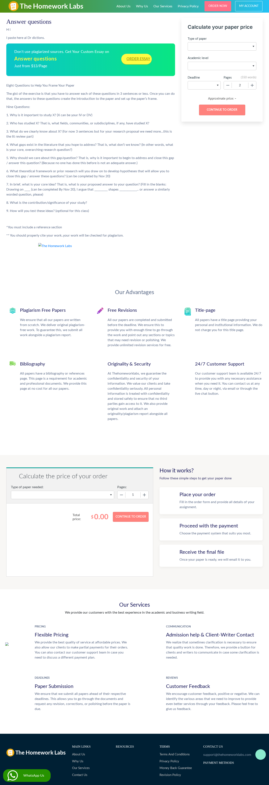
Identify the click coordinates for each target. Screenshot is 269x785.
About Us (123, 6)
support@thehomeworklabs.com (227, 754)
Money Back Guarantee (176, 768)
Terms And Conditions (175, 754)
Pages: (122, 487)
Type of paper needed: (27, 487)
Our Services (162, 6)
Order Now (217, 6)
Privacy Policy (188, 6)
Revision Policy (170, 775)
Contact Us (79, 775)
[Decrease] (228, 85)
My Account (248, 6)
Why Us (142, 6)
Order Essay (138, 59)
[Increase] (252, 85)
